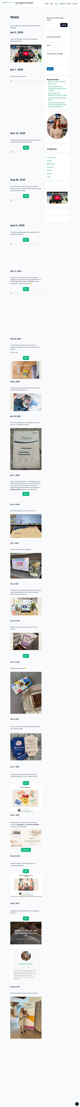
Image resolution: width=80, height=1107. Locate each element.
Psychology (50, 167)
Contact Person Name (54, 37)
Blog (51, 3)
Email (49, 45)
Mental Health (51, 164)
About (69, 3)
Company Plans (51, 157)
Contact (75, 3)
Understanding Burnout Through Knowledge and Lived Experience (57, 88)
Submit (50, 69)
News (56, 3)
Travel (48, 176)
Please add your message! (55, 54)
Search (64, 25)
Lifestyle (49, 160)
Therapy (49, 173)
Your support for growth (24, 3)
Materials (62, 3)
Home (46, 3)
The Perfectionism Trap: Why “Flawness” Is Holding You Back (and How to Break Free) (57, 104)
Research (49, 170)
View (25, 147)
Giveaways (26, 850)
